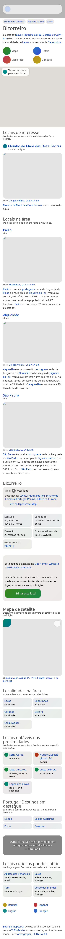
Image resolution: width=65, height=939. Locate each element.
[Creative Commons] (45, 920)
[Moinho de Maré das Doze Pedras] (32, 176)
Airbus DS (24, 677)
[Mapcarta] (7, 9)
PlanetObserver (45, 677)
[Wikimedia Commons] (19, 572)
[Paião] (32, 260)
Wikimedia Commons (19, 567)
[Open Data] (13, 559)
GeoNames (41, 563)
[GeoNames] (7, 572)
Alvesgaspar (24, 934)
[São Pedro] (32, 425)
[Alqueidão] (32, 342)
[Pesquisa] (58, 9)
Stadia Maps (11, 677)
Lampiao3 (14, 449)
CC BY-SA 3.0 (32, 200)
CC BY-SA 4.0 (28, 284)
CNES (33, 677)
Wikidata (54, 563)
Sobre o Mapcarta (13, 926)
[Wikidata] (13, 572)
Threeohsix (14, 284)
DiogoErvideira (16, 200)
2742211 (9, 546)
